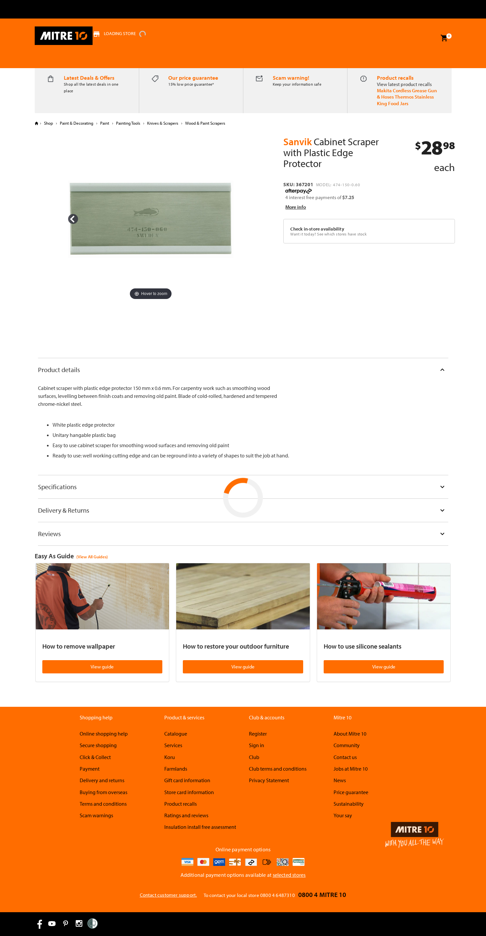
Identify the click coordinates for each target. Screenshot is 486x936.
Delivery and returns (102, 780)
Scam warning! (291, 77)
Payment (90, 768)
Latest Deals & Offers (89, 77)
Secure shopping (98, 745)
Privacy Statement (269, 780)
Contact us (345, 757)
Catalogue (175, 733)
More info (295, 207)
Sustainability (349, 803)
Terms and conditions (103, 803)
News (340, 780)
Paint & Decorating (76, 123)
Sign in (256, 745)
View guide (102, 666)
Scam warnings (96, 815)
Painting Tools (128, 123)
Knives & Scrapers (162, 123)
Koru (169, 757)
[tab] (243, 369)
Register (258, 733)
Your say (343, 815)
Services (173, 745)
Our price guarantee (193, 77)
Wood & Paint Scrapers (204, 123)
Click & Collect (95, 757)
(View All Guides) (92, 556)
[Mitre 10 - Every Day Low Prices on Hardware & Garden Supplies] (64, 35)
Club (254, 757)
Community (347, 745)
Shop (48, 123)
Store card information (189, 792)
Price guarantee (351, 792)
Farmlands (175, 768)
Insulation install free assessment (200, 827)
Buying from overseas (103, 792)
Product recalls (395, 77)
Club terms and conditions (277, 768)
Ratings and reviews (186, 815)
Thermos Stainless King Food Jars (405, 100)
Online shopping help (104, 733)
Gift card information (187, 780)
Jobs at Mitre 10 (351, 768)
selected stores (289, 875)
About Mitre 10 (350, 733)
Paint (104, 123)
